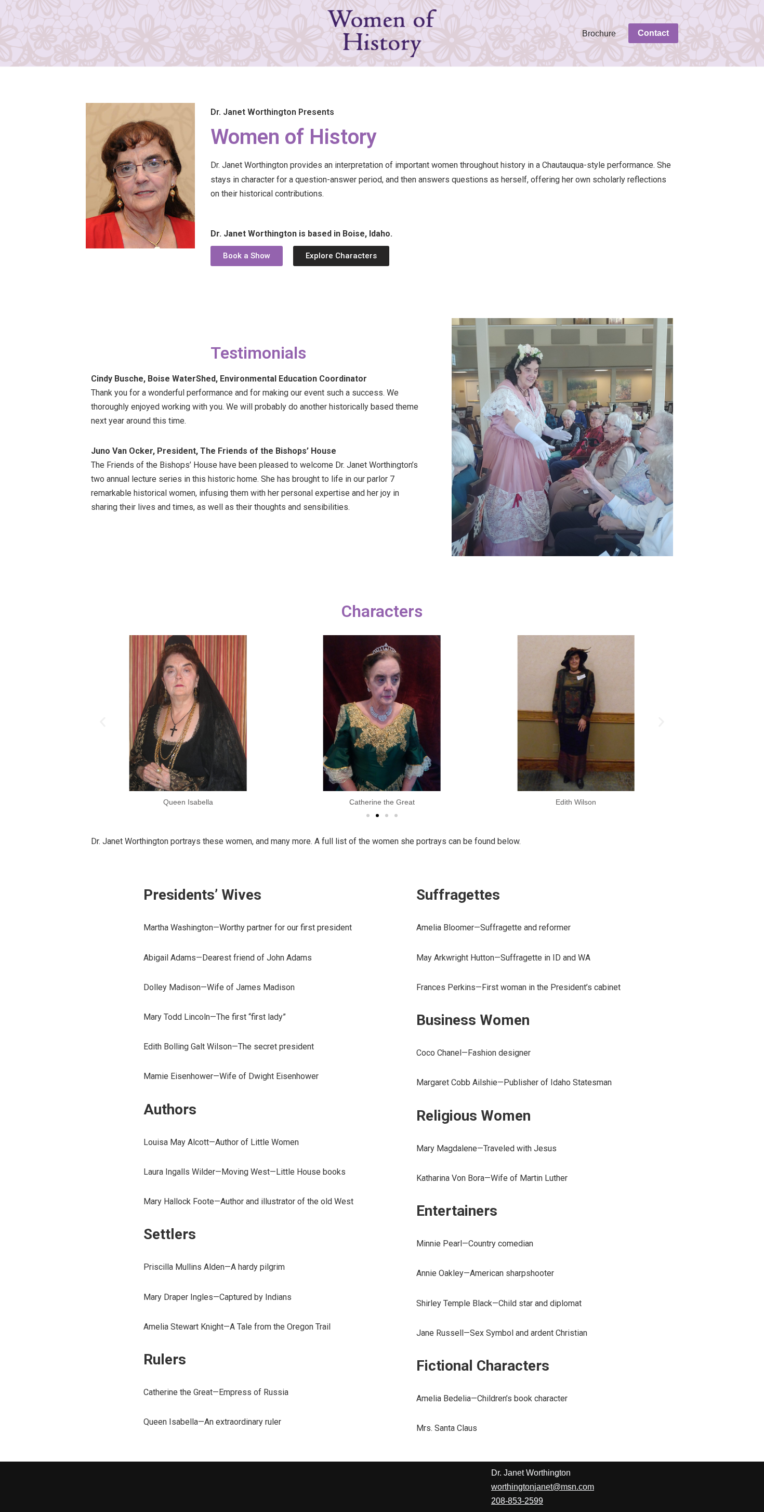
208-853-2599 (517, 1500)
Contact (653, 33)
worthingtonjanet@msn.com (542, 1486)
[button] (102, 721)
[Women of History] (382, 33)
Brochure (599, 33)
